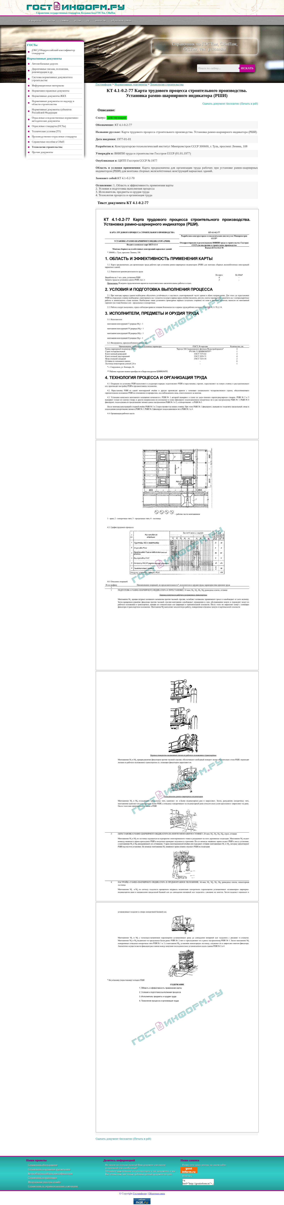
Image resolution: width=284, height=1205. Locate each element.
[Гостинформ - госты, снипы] (75, 9)
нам (119, 1171)
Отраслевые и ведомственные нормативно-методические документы (55, 119)
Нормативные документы (131, 84)
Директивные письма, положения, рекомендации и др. (50, 70)
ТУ (88, 20)
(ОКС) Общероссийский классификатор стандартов (53, 52)
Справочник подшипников (42, 1177)
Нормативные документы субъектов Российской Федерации (51, 111)
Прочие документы (42, 152)
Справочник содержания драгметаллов (49, 1169)
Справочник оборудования (42, 1164)
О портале (35, 20)
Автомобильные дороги (45, 63)
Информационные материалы (48, 85)
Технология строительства (167, 84)
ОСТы (78, 20)
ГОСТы (51, 20)
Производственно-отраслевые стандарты (54, 136)
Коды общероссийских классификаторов (50, 1173)
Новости (100, 20)
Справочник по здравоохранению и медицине (53, 1186)
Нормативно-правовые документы (50, 90)
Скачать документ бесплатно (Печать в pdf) (230, 103)
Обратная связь (121, 20)
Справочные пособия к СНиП (48, 141)
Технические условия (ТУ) (46, 131)
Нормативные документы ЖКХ (49, 95)
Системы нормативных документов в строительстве (52, 79)
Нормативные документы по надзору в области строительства (53, 103)
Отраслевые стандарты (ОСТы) (49, 126)
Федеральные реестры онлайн (44, 1181)
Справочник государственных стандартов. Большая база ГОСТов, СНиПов (75, 13)
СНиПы (65, 20)
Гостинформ (103, 84)
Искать (247, 68)
